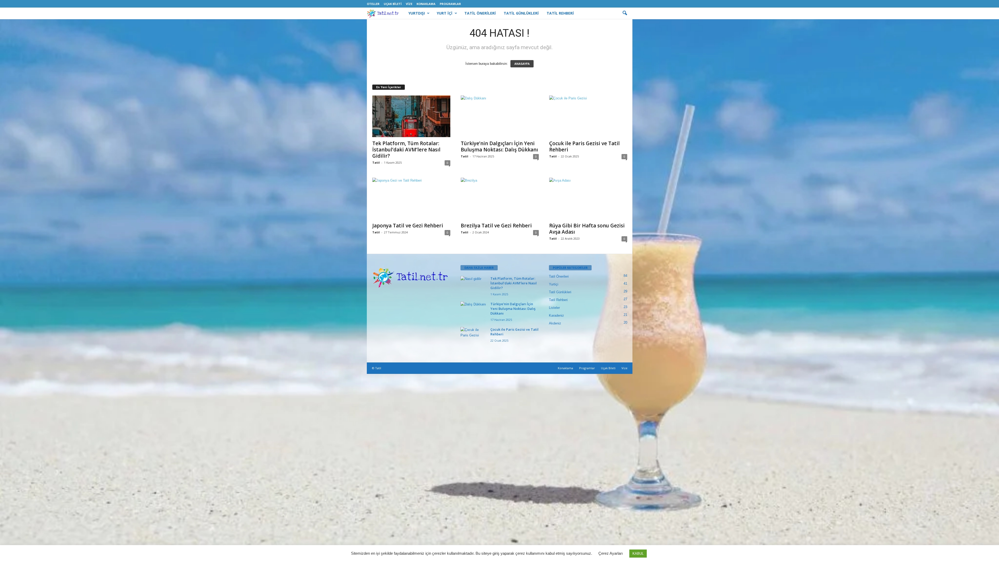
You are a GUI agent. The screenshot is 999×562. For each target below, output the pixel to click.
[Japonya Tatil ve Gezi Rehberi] (411, 198)
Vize (409, 4)
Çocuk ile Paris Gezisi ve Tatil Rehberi (584, 146)
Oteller (373, 4)
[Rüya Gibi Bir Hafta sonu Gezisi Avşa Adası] (588, 198)
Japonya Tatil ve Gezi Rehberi (407, 225)
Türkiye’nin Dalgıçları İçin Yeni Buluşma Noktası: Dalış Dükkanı (499, 146)
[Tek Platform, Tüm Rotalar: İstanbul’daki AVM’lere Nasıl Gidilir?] (411, 116)
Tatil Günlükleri (560, 292)
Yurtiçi (553, 284)
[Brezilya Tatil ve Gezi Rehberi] (500, 199)
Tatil (376, 162)
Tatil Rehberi (558, 300)
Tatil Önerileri (559, 276)
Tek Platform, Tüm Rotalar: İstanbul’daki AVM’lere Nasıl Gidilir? (406, 149)
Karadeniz (556, 315)
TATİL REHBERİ (560, 13)
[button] (624, 13)
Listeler (554, 308)
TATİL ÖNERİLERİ (480, 13)
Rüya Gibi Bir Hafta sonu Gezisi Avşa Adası (587, 228)
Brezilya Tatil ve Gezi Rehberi (496, 225)
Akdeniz (555, 323)
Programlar (450, 4)
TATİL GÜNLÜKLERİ (521, 13)
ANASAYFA (522, 63)
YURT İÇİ (444, 13)
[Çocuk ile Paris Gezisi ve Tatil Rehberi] (588, 116)
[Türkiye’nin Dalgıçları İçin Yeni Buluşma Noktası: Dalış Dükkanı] (500, 116)
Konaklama (426, 4)
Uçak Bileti (393, 4)
